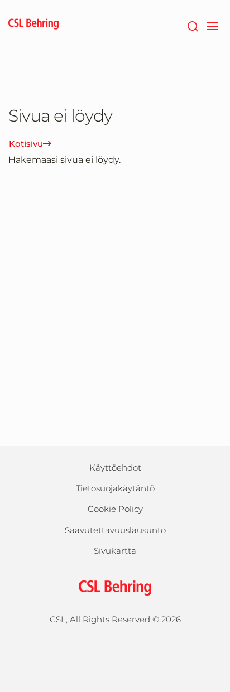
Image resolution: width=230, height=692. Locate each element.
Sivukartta (115, 550)
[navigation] (212, 25)
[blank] (115, 651)
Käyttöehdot (115, 467)
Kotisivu (26, 143)
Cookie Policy (115, 509)
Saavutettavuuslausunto (115, 530)
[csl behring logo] (115, 587)
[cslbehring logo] (33, 25)
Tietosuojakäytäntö (115, 488)
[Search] (192, 25)
